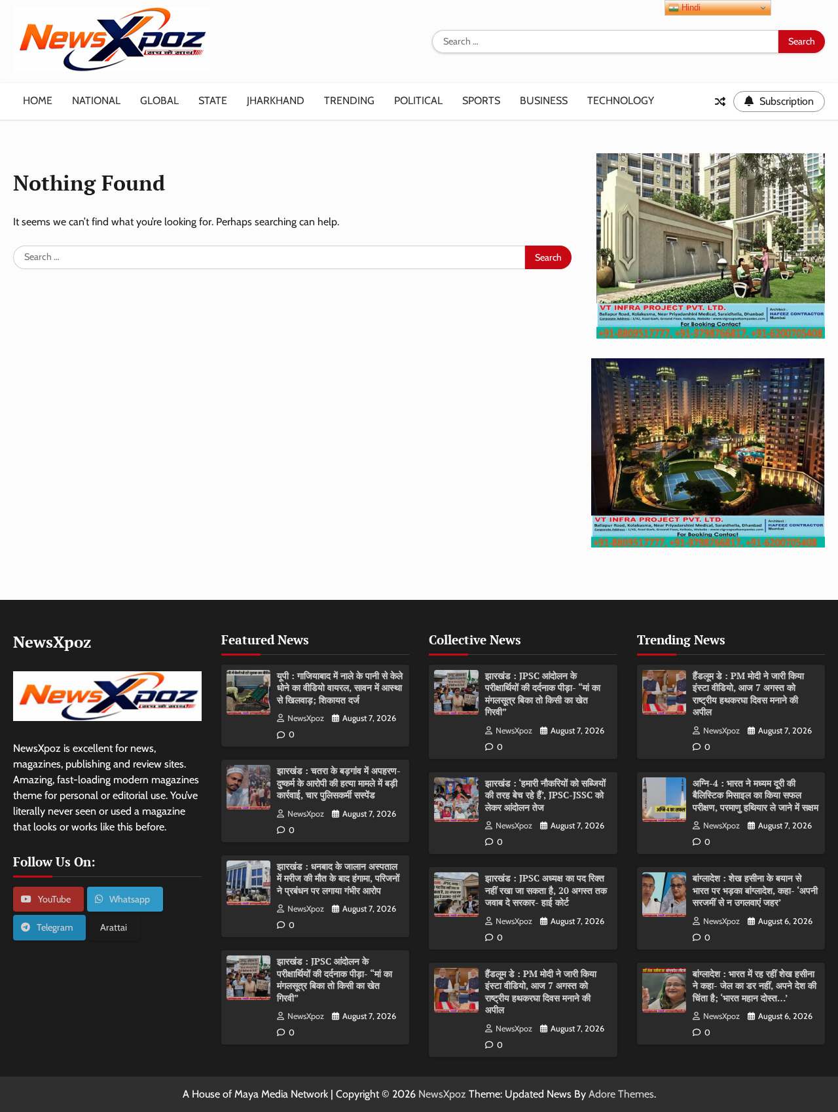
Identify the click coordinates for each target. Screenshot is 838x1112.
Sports (481, 100)
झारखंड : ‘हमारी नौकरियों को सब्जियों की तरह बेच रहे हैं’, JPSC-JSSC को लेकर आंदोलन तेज (545, 795)
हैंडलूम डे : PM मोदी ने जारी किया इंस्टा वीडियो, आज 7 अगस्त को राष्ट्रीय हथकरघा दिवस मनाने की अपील (540, 991)
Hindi (690, 7)
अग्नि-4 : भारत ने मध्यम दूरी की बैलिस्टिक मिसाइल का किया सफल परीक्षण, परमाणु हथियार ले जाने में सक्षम (755, 795)
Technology (620, 100)
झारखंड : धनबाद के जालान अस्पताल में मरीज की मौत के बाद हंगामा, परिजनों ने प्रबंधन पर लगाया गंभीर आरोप (338, 878)
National (96, 100)
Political (418, 100)
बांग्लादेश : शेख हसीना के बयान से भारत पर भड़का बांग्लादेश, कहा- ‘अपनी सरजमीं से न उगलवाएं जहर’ (755, 890)
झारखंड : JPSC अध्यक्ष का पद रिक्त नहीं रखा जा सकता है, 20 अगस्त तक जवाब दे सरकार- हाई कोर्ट (546, 890)
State (212, 100)
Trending (349, 100)
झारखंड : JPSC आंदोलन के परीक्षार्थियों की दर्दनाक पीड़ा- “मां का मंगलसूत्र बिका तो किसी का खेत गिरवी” (334, 979)
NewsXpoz (305, 718)
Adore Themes (621, 1094)
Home (37, 100)
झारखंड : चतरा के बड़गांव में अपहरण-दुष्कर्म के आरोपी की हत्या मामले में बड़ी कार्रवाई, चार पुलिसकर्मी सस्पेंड (339, 782)
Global (159, 100)
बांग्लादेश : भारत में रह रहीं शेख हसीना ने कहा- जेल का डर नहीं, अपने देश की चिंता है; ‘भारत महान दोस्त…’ (754, 985)
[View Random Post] (720, 101)
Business (544, 100)
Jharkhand (275, 100)
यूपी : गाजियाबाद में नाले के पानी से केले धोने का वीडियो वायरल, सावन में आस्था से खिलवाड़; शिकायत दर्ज (340, 687)
